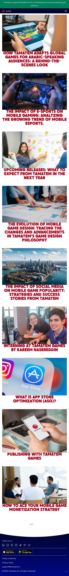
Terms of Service (9, 558)
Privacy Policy (7, 563)
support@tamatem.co (11, 567)
